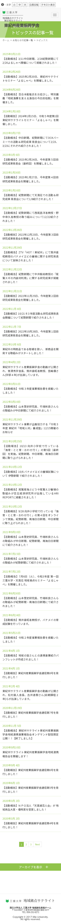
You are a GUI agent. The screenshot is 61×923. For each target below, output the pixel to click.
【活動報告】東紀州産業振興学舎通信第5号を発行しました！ (30, 790)
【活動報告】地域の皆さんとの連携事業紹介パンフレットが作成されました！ (30, 657)
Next (37, 844)
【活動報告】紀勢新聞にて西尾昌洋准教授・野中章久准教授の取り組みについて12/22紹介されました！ (30, 217)
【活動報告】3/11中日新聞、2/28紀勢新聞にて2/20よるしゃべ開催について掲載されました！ (30, 61)
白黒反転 (34, 5)
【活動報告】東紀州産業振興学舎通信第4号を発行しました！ (30, 825)
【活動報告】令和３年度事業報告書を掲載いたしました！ (30, 390)
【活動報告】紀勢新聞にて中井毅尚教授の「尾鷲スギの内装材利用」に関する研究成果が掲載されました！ (30, 278)
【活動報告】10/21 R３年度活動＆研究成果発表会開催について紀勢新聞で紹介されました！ (30, 315)
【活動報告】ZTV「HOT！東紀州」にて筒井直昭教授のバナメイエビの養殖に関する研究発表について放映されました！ (30, 256)
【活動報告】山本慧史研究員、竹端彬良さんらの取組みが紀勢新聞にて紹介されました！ (30, 560)
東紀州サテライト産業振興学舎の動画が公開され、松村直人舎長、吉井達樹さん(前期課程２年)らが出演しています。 (30, 695)
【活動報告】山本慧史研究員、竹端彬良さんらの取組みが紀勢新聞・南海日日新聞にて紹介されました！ (30, 602)
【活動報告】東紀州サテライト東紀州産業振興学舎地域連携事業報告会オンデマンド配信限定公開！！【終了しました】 (30, 734)
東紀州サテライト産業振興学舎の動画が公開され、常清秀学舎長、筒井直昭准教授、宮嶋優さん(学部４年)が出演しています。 (30, 371)
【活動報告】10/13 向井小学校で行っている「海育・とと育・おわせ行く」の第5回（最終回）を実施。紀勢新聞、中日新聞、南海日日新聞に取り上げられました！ (30, 452)
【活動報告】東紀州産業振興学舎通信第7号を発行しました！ (30, 714)
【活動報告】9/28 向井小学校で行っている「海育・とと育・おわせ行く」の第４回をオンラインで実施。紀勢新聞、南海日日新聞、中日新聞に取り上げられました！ (30, 517)
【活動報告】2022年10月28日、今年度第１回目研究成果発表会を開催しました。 (30, 333)
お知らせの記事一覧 (23, 40)
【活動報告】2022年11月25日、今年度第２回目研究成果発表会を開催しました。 (30, 298)
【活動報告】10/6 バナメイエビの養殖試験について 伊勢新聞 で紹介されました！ (30, 474)
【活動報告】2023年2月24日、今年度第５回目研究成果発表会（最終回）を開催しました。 (30, 161)
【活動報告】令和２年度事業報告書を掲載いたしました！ (30, 639)
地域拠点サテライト (13, 18)
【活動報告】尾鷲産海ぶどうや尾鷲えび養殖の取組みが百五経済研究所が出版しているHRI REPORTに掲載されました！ (30, 493)
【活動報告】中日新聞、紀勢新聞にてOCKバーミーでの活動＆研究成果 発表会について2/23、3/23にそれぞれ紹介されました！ (30, 141)
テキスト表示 (48, 5)
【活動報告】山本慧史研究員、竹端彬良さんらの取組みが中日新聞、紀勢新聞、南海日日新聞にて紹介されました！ (30, 541)
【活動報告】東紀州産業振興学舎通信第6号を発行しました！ (30, 772)
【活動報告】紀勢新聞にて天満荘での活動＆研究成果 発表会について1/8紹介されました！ (30, 197)
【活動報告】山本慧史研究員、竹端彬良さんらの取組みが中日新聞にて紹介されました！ (30, 408)
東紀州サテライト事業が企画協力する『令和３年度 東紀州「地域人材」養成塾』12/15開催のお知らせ (30, 428)
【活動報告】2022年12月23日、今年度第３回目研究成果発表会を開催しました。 (30, 236)
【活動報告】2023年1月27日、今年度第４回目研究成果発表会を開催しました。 (30, 179)
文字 (8, 5)
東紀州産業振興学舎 (21, 25)
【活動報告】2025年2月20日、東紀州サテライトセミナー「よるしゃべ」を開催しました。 (30, 78)
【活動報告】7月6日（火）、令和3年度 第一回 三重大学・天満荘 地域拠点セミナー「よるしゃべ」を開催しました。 (30, 580)
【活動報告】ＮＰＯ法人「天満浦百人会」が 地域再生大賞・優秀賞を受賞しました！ (30, 807)
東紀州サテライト (13, 21)
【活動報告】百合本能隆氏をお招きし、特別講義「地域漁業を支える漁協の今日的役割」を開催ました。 (30, 98)
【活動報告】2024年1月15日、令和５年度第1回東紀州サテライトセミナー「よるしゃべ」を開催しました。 (30, 120)
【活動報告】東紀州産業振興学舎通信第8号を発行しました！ (30, 675)
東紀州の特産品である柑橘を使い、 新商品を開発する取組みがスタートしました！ (30, 351)
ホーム (5, 40)
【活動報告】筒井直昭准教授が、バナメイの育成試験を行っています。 (30, 622)
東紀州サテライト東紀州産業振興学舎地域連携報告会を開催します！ (30, 754)
